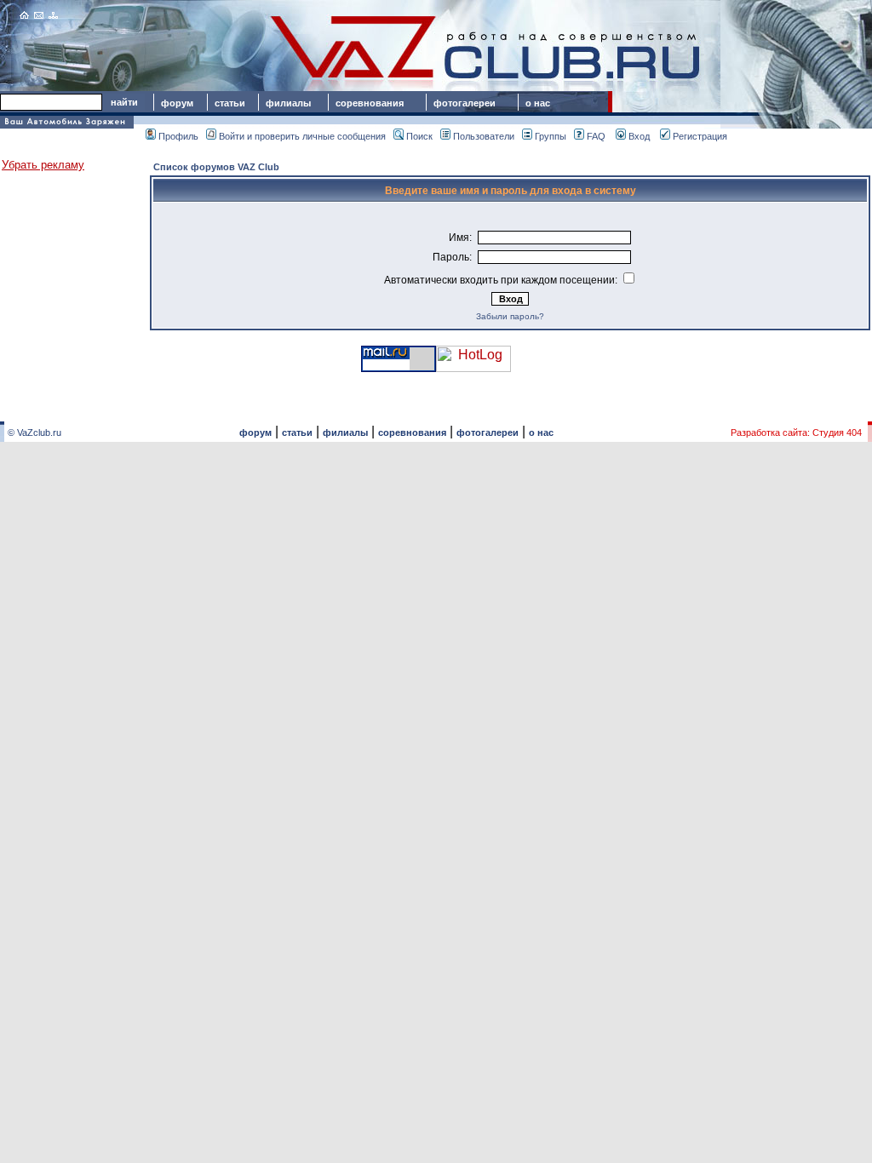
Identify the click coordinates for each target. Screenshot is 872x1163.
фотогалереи (467, 103)
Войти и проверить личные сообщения (302, 136)
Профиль (178, 136)
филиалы (288, 103)
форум (177, 103)
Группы (550, 136)
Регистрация (700, 136)
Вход (639, 136)
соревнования (370, 103)
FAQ (596, 136)
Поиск (419, 136)
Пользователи (483, 136)
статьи (230, 103)
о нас (537, 103)
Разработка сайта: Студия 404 (796, 432)
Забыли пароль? (510, 316)
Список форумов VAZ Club (216, 167)
